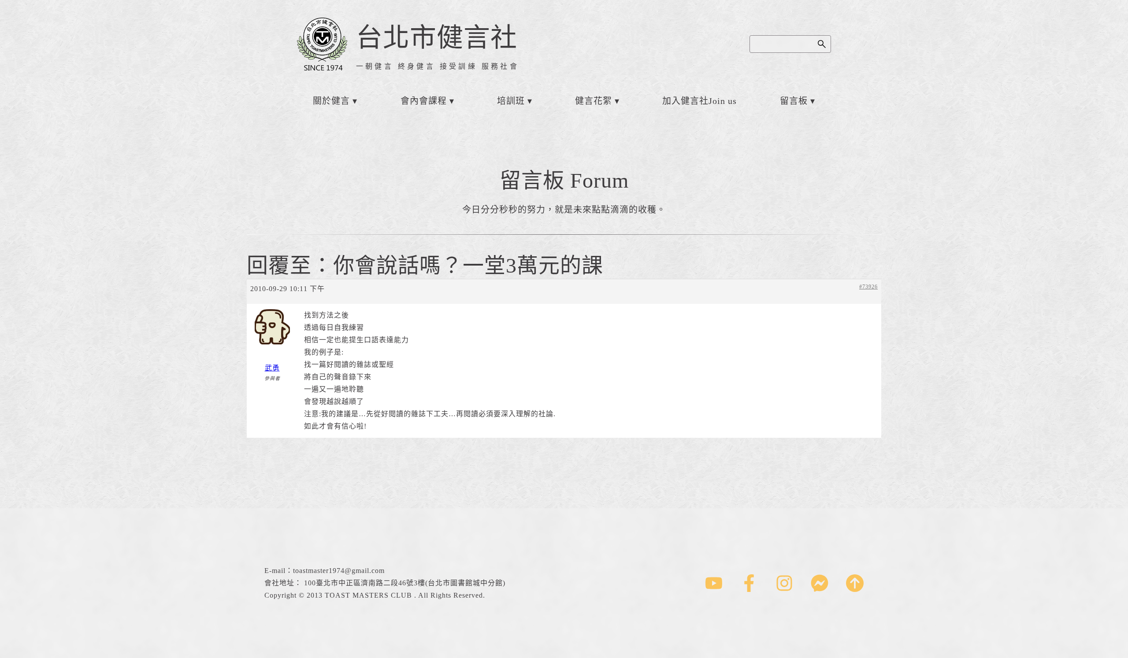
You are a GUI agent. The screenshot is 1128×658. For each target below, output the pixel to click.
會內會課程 (424, 101)
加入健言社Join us (699, 101)
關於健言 (331, 101)
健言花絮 (593, 101)
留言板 (794, 101)
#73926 (868, 287)
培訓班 (511, 101)
